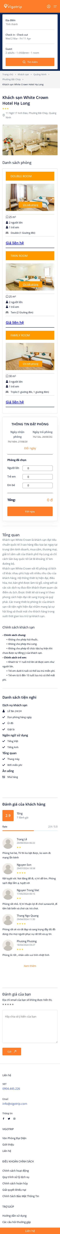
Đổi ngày (30, 448)
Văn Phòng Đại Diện (14, 1138)
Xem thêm (30, 966)
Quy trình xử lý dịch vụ (15, 1177)
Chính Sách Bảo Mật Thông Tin (20, 1196)
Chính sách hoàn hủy (15, 1183)
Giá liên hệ (15, 242)
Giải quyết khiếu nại (14, 1190)
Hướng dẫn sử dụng (14, 1215)
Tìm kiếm (32, 61)
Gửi (9, 1051)
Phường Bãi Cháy (11, 79)
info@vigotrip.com (14, 1104)
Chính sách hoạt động (15, 1170)
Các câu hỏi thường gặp (16, 1222)
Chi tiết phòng (30, 204)
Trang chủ (7, 74)
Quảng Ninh (40, 74)
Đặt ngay (30, 511)
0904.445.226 (11, 1088)
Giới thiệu (8, 1144)
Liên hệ (6, 1151)
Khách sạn (23, 74)
